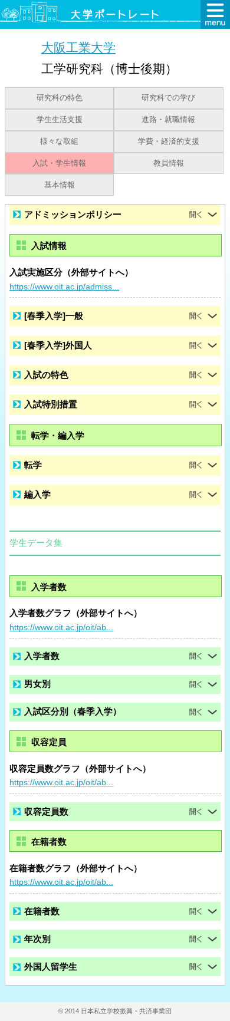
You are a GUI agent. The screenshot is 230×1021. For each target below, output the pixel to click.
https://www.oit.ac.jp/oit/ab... (61, 627)
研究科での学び (168, 98)
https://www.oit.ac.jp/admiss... (64, 286)
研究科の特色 (60, 98)
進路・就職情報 (168, 120)
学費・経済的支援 (168, 141)
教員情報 (168, 163)
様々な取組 (59, 141)
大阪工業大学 (78, 47)
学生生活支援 (60, 120)
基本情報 (59, 185)
